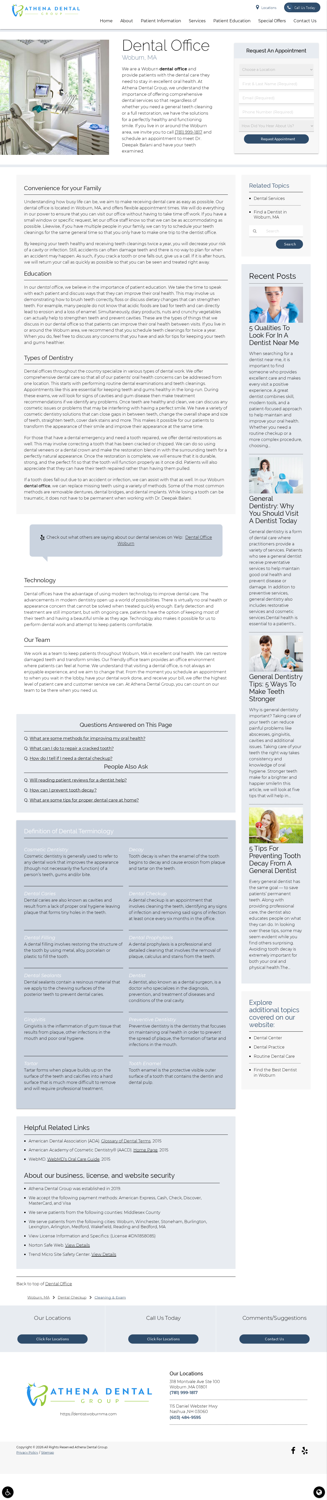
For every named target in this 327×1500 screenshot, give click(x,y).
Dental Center (268, 1037)
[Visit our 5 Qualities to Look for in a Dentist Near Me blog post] (276, 321)
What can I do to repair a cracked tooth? (72, 748)
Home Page (145, 1150)
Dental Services (269, 198)
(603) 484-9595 (185, 1417)
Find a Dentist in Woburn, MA (270, 215)
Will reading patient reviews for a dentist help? (78, 780)
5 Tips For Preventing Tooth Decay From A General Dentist (275, 859)
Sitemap (47, 1452)
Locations (268, 7)
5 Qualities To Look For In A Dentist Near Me (274, 335)
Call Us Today (304, 7)
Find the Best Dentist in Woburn (275, 1072)
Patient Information (161, 20)
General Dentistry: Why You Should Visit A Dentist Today (274, 509)
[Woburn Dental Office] (54, 153)
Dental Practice (269, 1047)
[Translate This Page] (319, 1492)
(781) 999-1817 (188, 132)
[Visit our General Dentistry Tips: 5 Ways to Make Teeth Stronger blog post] (276, 670)
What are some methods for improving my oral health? (87, 738)
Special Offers (272, 20)
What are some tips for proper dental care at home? (84, 800)
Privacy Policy (27, 1452)
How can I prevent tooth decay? (63, 790)
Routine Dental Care (274, 1056)
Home (106, 20)
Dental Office (58, 1283)
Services (197, 20)
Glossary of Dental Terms (126, 1141)
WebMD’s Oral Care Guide (73, 1159)
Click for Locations (52, 1338)
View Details (77, 1245)
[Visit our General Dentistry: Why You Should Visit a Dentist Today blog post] (276, 492)
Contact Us (305, 20)
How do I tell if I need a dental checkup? (71, 758)
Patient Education (232, 20)
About (126, 20)
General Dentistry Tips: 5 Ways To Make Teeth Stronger (275, 688)
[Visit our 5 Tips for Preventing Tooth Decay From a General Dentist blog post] (276, 841)
